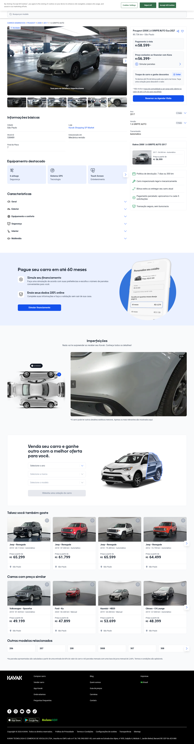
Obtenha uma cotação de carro (57, 493)
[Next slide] (125, 61)
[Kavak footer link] (14, 688)
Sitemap (137, 732)
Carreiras (93, 694)
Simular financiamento (39, 307)
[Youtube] (22, 711)
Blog (92, 676)
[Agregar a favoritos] (182, 31)
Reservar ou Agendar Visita (158, 98)
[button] (177, 74)
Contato (93, 700)
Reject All (148, 5)
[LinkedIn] (28, 711)
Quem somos (95, 682)
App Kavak (38, 688)
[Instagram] (16, 711)
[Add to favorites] (47, 520)
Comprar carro (40, 676)
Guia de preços (96, 688)
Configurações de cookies (106, 732)
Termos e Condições (85, 732)
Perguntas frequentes (42, 700)
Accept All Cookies (167, 5)
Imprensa (144, 676)
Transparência (125, 732)
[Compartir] (177, 31)
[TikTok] (35, 711)
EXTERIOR (37, 366)
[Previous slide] (8, 61)
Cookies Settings (129, 5)
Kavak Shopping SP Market (81, 127)
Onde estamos (40, 694)
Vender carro (39, 682)
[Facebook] (9, 711)
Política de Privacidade (64, 732)
